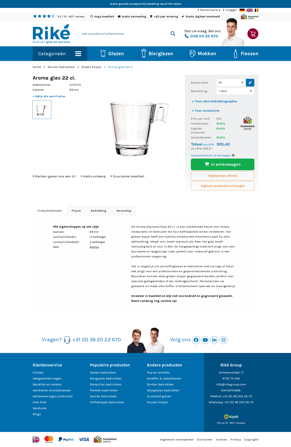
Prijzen (76, 210)
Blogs (37, 414)
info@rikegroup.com (231, 384)
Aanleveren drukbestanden (52, 390)
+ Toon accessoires (205, 110)
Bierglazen (161, 53)
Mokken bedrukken (104, 390)
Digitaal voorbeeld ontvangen (223, 186)
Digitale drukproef (197, 130)
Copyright (251, 439)
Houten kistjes (157, 402)
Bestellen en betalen (47, 384)
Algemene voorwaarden (177, 439)
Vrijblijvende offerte (222, 176)
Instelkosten (199, 123)
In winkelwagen (225, 164)
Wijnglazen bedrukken (163, 390)
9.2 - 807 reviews (71, 16)
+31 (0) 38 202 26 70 (237, 396)
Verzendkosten (201, 137)
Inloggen (231, 10)
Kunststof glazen (159, 396)
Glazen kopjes (91, 67)
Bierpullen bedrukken (105, 384)
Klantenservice (210, 10)
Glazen (116, 53)
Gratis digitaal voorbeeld (203, 16)
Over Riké (39, 402)
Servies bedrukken (61, 67)
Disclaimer (205, 439)
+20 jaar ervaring (166, 16)
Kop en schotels (158, 372)
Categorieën (52, 53)
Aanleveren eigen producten (53, 396)
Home (37, 67)
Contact (38, 372)
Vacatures (40, 408)
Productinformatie (50, 210)
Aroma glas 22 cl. (120, 67)
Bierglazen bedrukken (106, 378)
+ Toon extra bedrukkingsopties (214, 101)
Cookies (221, 439)
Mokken (207, 53)
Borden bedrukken (160, 384)
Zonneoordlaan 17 (231, 372)
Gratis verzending (134, 16)
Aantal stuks (199, 82)
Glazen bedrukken (103, 372)
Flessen (249, 53)
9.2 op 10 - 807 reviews (231, 423)
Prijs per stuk (200, 118)
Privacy (235, 439)
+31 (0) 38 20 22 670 (96, 340)
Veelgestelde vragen (47, 378)
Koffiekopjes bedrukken (107, 402)
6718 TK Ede (231, 378)
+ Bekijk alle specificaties (49, 96)
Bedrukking (199, 91)
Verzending (123, 210)
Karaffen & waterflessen (164, 378)
